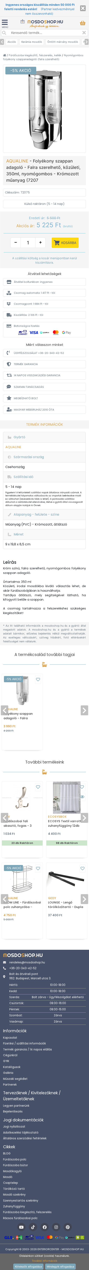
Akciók (11, 41)
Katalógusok (11, 1067)
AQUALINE (18, 161)
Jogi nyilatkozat (14, 1127)
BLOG (7, 1153)
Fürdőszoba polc (14, 1159)
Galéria (8, 1073)
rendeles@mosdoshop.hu (27, 962)
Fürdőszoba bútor (15, 1165)
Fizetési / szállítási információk (24, 1043)
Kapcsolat (10, 1038)
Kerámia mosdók (31, 41)
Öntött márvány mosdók (62, 41)
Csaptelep (10, 1183)
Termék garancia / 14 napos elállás (27, 1049)
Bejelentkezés (13, 1111)
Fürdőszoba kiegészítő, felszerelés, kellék (35, 55)
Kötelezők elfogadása (28, 1266)
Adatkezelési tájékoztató (20, 1133)
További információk (44, 1260)
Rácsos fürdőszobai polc (20, 1218)
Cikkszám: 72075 (17, 192)
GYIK (6, 1061)
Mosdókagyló (12, 1171)
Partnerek (10, 1085)
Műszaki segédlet (15, 1079)
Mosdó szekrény (14, 1195)
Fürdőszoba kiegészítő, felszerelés (27, 1212)
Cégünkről (10, 1055)
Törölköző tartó (14, 1189)
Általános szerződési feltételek (25, 1138)
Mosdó (7, 1177)
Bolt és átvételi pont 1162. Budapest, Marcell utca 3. (30, 976)
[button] (44, 282)
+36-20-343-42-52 (22, 968)
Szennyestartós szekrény (20, 1201)
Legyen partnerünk (16, 1106)
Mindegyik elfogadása (60, 1266)
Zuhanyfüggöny (14, 1206)
